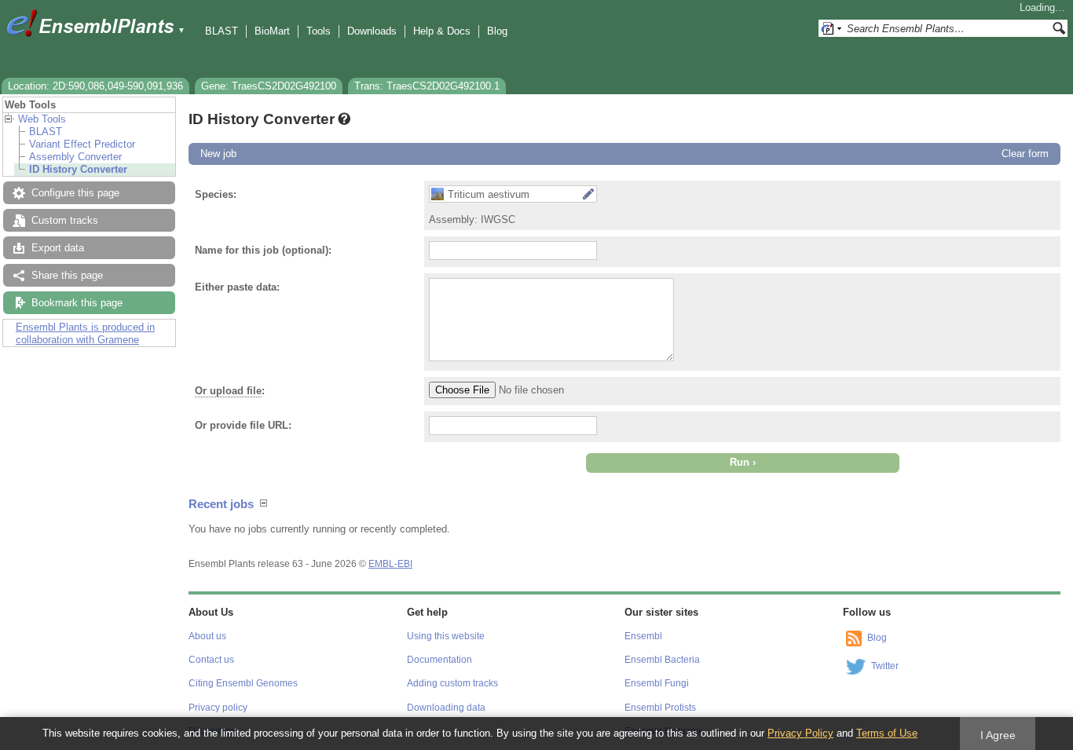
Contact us (211, 659)
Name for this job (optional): (263, 250)
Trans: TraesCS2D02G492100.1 (427, 86)
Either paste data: (237, 287)
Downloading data (446, 707)
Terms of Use (886, 733)
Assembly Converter (75, 157)
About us (207, 636)
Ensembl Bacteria (662, 659)
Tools (318, 31)
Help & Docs (442, 31)
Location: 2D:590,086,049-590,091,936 (95, 86)
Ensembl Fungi (656, 683)
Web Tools (42, 119)
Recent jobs (221, 503)
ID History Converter (78, 169)
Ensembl (643, 636)
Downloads (372, 31)
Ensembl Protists (660, 707)
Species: (215, 194)
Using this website (446, 636)
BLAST (221, 31)
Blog (497, 31)
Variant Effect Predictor (82, 144)
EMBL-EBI (390, 564)
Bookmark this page (77, 303)
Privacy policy (218, 707)
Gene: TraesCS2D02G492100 (268, 86)
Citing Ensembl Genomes (243, 683)
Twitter (885, 666)
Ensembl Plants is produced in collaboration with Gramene (85, 333)
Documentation (439, 659)
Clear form (1025, 153)
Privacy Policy (800, 733)
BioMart (272, 31)
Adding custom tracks (452, 683)
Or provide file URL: (243, 425)
